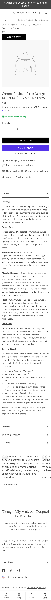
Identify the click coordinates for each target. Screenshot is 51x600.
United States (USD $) (16, 577)
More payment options (25, 153)
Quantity (6, 123)
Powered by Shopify (36, 587)
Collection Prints (18, 587)
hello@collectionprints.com (23, 363)
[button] (46, 13)
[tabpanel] (25, 306)
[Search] (35, 13)
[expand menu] (3, 13)
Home (5, 20)
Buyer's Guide (17, 544)
